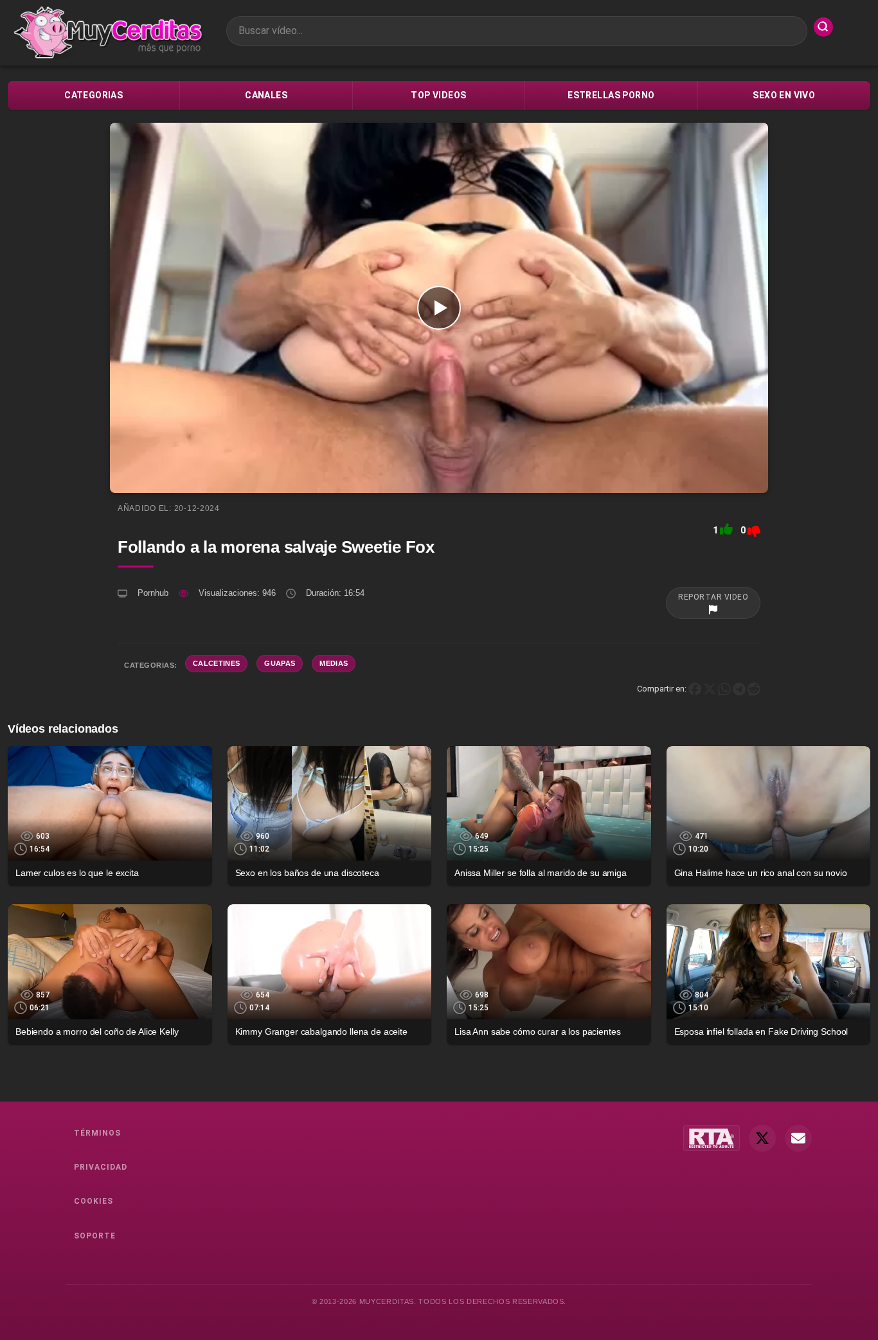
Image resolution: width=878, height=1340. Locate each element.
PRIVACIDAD (100, 1167)
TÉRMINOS (97, 1133)
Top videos (438, 95)
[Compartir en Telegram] (739, 688)
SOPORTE (95, 1235)
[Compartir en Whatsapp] (724, 688)
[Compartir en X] (709, 688)
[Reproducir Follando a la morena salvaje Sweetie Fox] (439, 308)
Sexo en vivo (784, 95)
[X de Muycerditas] (762, 1138)
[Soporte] (798, 1138)
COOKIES (93, 1201)
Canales (266, 95)
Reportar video (713, 597)
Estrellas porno (611, 95)
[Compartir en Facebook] (694, 688)
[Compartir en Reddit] (754, 688)
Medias (333, 663)
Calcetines (216, 663)
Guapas (279, 663)
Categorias (93, 95)
